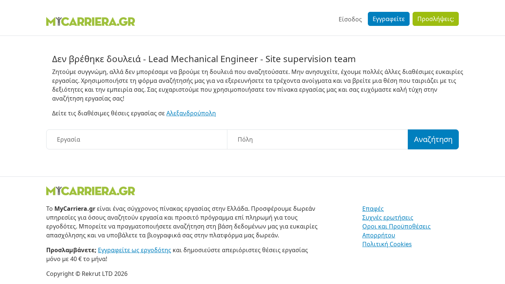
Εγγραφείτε (389, 19)
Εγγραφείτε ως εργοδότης (134, 250)
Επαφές (373, 208)
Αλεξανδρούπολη (191, 113)
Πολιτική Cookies (387, 244)
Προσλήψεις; (435, 19)
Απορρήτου (378, 235)
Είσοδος (350, 19)
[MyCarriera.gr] (90, 20)
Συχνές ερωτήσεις (387, 217)
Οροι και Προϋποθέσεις (396, 226)
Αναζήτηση (433, 139)
